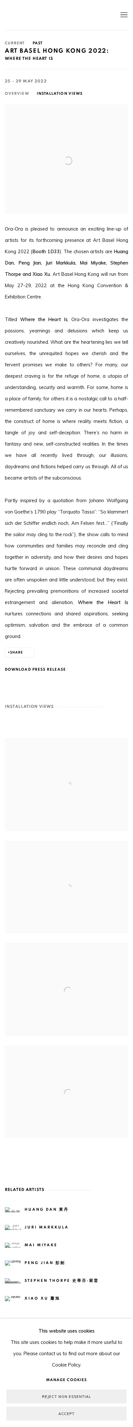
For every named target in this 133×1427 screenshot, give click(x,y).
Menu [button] (123, 15)
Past (38, 43)
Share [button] (16, 652)
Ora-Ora (57, 15)
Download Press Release (35, 669)
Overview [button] (17, 93)
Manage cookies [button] (66, 1380)
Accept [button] (66, 1413)
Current (15, 43)
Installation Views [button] (60, 93)
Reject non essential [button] (66, 1396)
